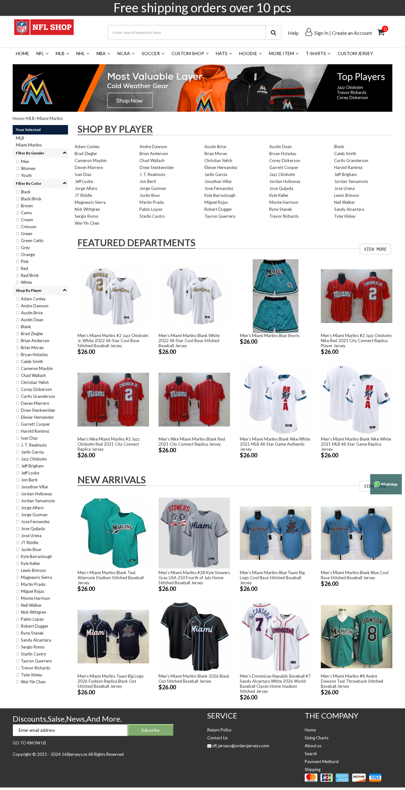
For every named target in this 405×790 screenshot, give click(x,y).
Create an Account (352, 33)
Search (311, 753)
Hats (221, 53)
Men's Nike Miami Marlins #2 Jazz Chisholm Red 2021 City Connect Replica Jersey (109, 444)
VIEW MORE (375, 249)
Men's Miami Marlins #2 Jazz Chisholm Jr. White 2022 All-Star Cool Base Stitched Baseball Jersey (113, 340)
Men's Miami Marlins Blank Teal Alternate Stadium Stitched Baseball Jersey (111, 577)
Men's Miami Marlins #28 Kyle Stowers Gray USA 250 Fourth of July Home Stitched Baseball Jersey (194, 577)
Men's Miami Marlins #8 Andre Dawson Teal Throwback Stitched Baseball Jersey (352, 681)
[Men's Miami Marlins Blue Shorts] (275, 295)
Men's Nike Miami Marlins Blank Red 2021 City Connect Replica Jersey (192, 441)
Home (22, 53)
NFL (40, 53)
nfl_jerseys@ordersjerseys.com (240, 745)
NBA (101, 53)
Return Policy (219, 729)
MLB (60, 53)
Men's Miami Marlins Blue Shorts (270, 335)
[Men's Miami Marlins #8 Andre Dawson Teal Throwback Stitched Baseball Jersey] (356, 635)
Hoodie (248, 53)
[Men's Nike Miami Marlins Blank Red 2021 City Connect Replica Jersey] (194, 399)
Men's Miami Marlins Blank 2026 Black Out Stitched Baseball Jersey (194, 679)
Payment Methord (322, 761)
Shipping (313, 769)
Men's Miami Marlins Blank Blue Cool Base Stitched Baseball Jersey (355, 575)
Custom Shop (187, 53)
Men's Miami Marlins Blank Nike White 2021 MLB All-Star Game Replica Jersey (356, 444)
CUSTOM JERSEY (355, 53)
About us (313, 745)
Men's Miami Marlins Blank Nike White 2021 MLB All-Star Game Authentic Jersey (275, 444)
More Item (281, 53)
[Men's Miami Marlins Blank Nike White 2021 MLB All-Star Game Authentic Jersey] (275, 399)
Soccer (151, 53)
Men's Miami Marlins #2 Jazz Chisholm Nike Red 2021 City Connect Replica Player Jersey (356, 340)
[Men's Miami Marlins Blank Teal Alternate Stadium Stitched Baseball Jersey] (113, 532)
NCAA (123, 53)
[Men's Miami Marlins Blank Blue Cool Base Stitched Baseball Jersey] (356, 532)
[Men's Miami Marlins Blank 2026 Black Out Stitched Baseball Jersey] (194, 635)
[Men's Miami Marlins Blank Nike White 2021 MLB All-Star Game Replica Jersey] (356, 399)
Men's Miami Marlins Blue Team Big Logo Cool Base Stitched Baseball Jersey (272, 577)
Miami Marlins (50, 118)
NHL (80, 53)
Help (293, 33)
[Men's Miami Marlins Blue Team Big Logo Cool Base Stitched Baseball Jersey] (275, 532)
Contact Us (217, 737)
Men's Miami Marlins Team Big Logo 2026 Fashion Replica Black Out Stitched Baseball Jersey (111, 681)
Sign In (321, 33)
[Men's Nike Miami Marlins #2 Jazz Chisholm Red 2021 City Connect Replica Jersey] (113, 399)
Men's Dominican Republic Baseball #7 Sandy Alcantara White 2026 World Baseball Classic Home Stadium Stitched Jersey (275, 684)
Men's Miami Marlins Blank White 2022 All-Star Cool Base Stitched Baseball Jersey (189, 340)
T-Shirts (316, 53)
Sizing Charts (316, 737)
